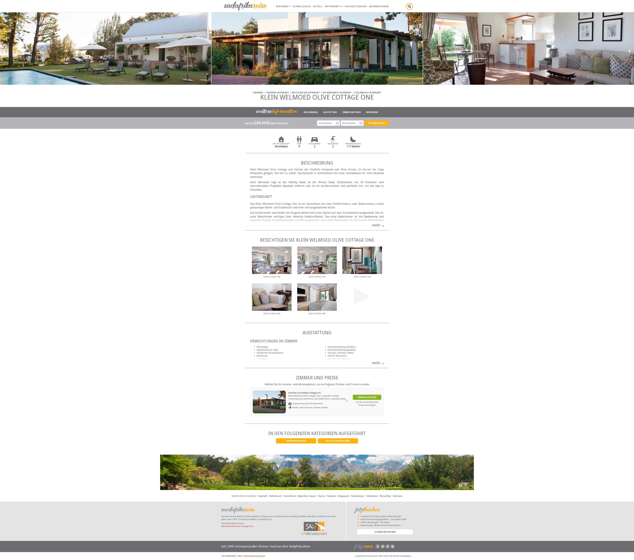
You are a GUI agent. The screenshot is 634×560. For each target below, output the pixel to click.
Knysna (321, 496)
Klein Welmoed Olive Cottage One (237, 526)
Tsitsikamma (372, 496)
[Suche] (409, 6)
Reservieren (372, 112)
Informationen (379, 6)
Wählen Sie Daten (367, 397)
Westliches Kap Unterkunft (306, 92)
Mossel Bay (385, 496)
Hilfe (240, 556)
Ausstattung (330, 112)
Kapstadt (263, 496)
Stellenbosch (275, 496)
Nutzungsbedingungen (254, 556)
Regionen (282, 6)
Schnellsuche (302, 6)
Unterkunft (332, 6)
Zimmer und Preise (351, 112)
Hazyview (331, 496)
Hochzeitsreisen (356, 6)
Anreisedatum (337, 123)
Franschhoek (290, 496)
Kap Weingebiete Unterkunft (337, 92)
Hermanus (398, 496)
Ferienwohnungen (296, 441)
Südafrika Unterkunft (277, 92)
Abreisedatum (361, 123)
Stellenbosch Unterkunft (367, 92)
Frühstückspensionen (338, 441)
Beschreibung (311, 112)
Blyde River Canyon (307, 496)
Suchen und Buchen (385, 532)
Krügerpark (343, 496)
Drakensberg (357, 496)
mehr (376, 225)
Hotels (317, 6)
